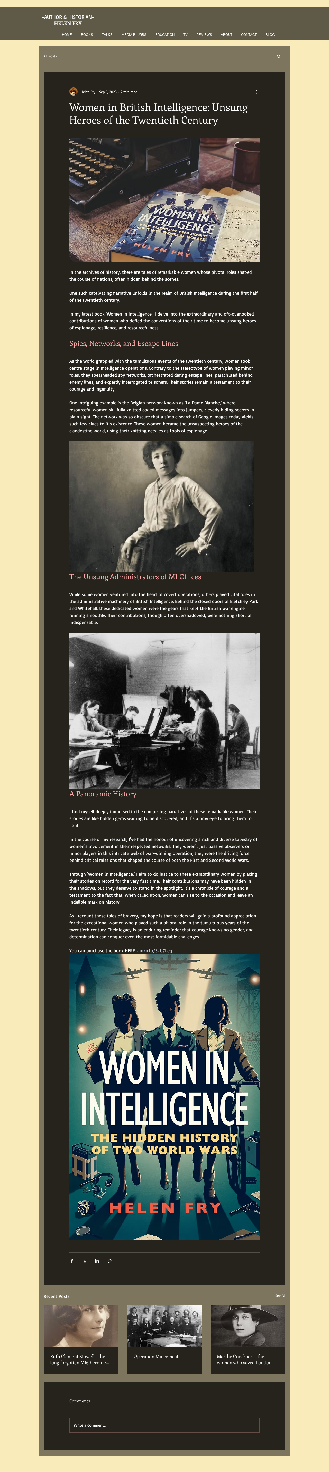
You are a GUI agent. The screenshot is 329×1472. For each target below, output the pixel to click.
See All (280, 1295)
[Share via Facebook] (71, 1261)
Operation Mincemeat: (156, 1356)
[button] (85, 34)
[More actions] (256, 91)
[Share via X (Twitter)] (84, 1261)
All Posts (50, 56)
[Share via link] (109, 1261)
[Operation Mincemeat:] (164, 1326)
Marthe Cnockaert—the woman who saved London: (245, 1359)
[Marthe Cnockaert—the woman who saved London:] (248, 1326)
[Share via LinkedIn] (97, 1261)
